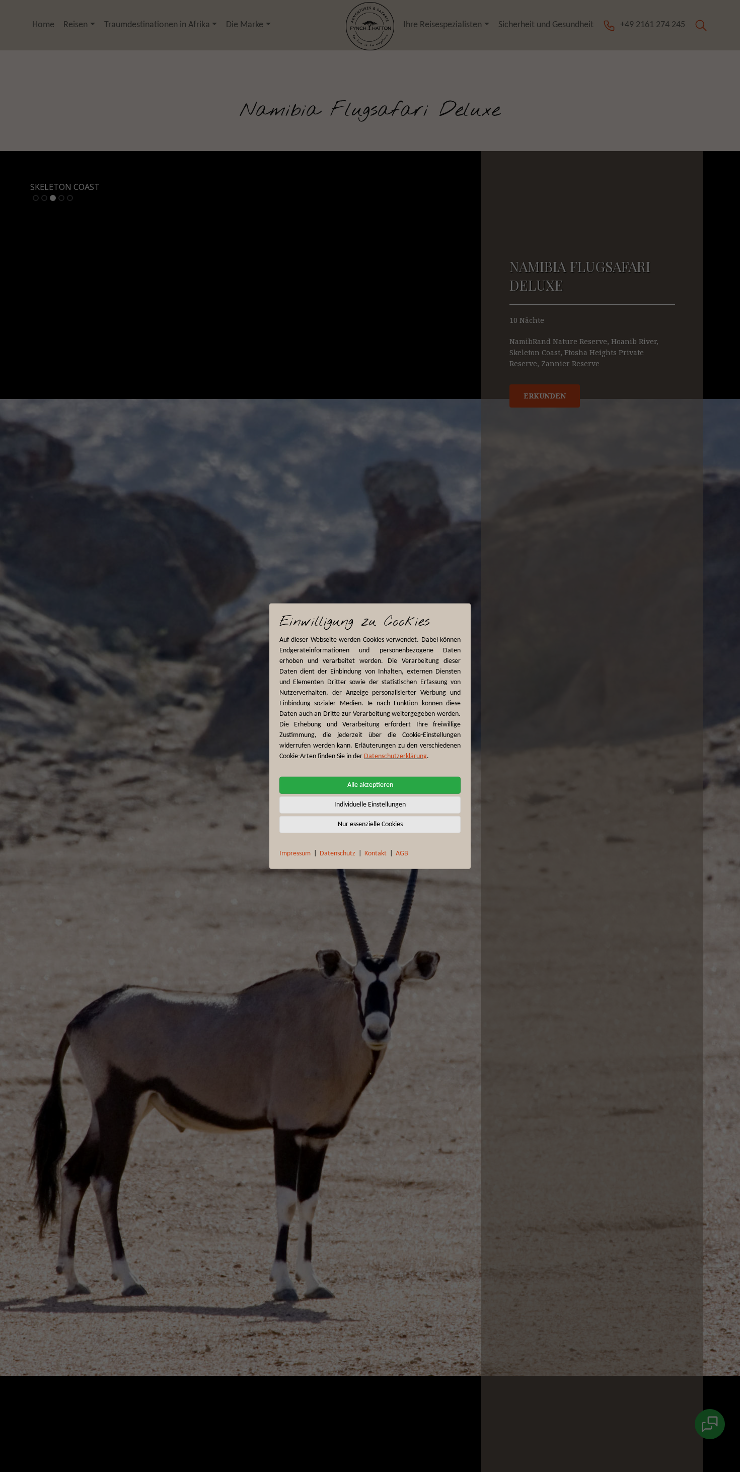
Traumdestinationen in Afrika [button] (157, 25)
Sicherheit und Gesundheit (546, 25)
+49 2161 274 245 (652, 25)
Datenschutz (337, 853)
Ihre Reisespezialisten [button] (442, 25)
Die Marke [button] (244, 25)
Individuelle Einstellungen (370, 804)
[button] (701, 25)
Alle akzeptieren (370, 784)
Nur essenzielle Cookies (370, 824)
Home (43, 25)
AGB (402, 853)
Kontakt (375, 853)
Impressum (295, 853)
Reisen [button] (75, 25)
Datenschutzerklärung (395, 756)
